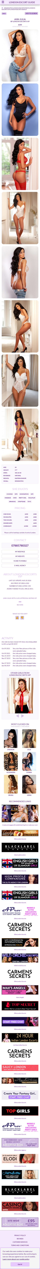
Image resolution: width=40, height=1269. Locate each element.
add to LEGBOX (31, 13)
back (4, 13)
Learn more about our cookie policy (16, 1259)
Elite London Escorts (20, 839)
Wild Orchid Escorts (20, 965)
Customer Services (20, 1242)
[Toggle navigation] (3, 2)
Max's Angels (20, 997)
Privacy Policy (20, 1235)
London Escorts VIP (21, 21)
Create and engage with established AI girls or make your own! (20, 825)
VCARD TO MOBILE (20, 561)
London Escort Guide (22, 2)
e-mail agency (20, 565)
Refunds (20, 1239)
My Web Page (20, 552)
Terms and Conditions (20, 1245)
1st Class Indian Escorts (20, 1045)
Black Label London (20, 855)
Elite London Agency (20, 1150)
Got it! (20, 1264)
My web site (20, 556)
